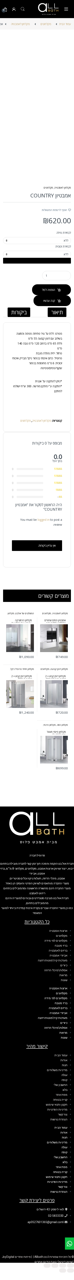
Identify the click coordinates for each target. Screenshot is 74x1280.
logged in (44, 520)
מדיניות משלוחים (57, 1070)
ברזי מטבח (61, 945)
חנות (64, 1065)
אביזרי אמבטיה (58, 955)
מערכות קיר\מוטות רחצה (52, 960)
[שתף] (54, 1265)
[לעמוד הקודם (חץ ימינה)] (70, 1270)
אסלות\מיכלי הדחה (55, 970)
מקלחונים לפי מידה (55, 940)
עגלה (64, 1075)
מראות (63, 975)
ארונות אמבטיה (58, 930)
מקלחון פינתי (49, 724)
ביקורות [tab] (19, 312)
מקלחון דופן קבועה (59, 669)
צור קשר (62, 1114)
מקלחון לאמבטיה (20, 24)
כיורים (63, 965)
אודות (63, 1060)
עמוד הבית (65, 24)
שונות (64, 980)
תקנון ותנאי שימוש (56, 1104)
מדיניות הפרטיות (57, 1109)
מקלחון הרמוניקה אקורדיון (21, 614)
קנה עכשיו (49, 301)
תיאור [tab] (57, 312)
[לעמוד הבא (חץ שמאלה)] (62, 1270)
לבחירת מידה (64, 233)
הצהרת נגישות (58, 1119)
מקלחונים (45, 24)
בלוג (64, 1089)
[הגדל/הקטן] (70, 1265)
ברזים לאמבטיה (58, 950)
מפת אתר (61, 1094)
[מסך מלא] (62, 1265)
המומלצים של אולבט (24, 613)
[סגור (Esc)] (47, 1265)
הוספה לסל (48, 290)
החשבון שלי (60, 1084)
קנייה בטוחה (60, 1099)
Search (22, 9)
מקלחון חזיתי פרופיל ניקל (22, 669)
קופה (64, 1080)
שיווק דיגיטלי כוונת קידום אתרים (53, 1261)
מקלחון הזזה (62, 724)
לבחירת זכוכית (63, 246)
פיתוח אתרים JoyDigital (16, 1256)
